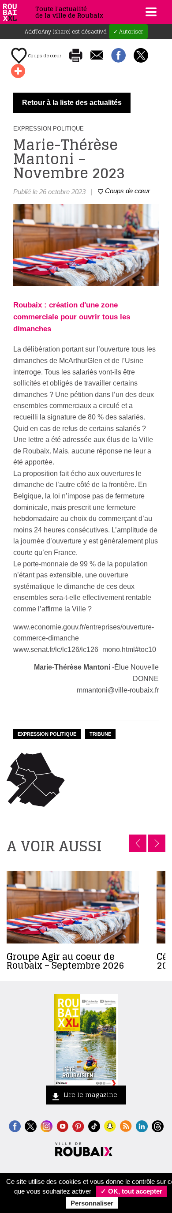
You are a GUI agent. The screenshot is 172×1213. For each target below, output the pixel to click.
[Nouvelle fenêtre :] (62, 1125)
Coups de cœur (44, 56)
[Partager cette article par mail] (96, 55)
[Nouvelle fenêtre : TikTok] (94, 1125)
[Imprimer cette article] (75, 56)
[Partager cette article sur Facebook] (118, 56)
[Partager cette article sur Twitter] (141, 56)
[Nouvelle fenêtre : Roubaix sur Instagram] (46, 1125)
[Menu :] (150, 12)
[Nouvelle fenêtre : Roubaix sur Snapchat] (110, 1125)
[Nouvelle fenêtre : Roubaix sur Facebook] (15, 1125)
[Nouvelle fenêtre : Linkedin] (142, 1125)
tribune (100, 734)
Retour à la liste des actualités (72, 102)
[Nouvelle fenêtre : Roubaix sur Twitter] (31, 1125)
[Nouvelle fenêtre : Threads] (158, 1125)
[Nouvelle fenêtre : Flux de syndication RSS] (126, 1125)
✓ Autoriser (128, 31)
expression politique (47, 734)
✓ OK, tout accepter (131, 1191)
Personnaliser (92, 1203)
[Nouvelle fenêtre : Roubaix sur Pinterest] (78, 1125)
